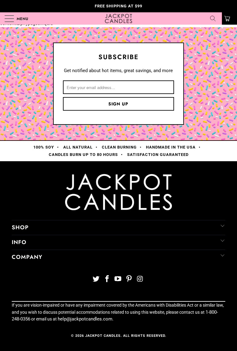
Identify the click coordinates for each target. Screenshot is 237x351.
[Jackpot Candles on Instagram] (140, 279)
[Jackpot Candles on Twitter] (96, 279)
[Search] (215, 18)
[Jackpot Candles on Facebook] (107, 279)
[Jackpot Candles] (118, 18)
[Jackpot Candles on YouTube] (118, 279)
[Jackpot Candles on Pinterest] (129, 279)
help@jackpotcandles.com (85, 319)
